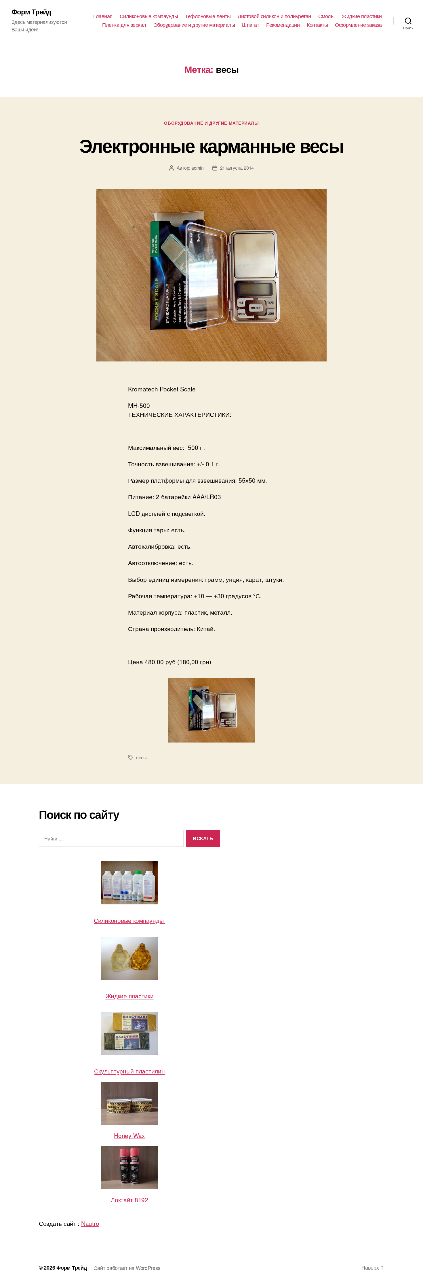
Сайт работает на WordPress (127, 1267)
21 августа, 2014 (237, 167)
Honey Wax (129, 1135)
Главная (103, 16)
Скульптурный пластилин (129, 1071)
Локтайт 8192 (129, 1199)
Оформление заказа (358, 25)
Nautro (90, 1223)
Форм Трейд (31, 11)
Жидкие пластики (362, 16)
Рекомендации (283, 25)
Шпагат (250, 25)
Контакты (317, 25)
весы (141, 757)
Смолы (326, 16)
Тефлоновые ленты (207, 16)
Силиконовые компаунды (149, 16)
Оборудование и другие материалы (194, 25)
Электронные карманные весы (211, 145)
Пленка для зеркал (124, 25)
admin (197, 167)
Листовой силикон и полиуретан (274, 16)
